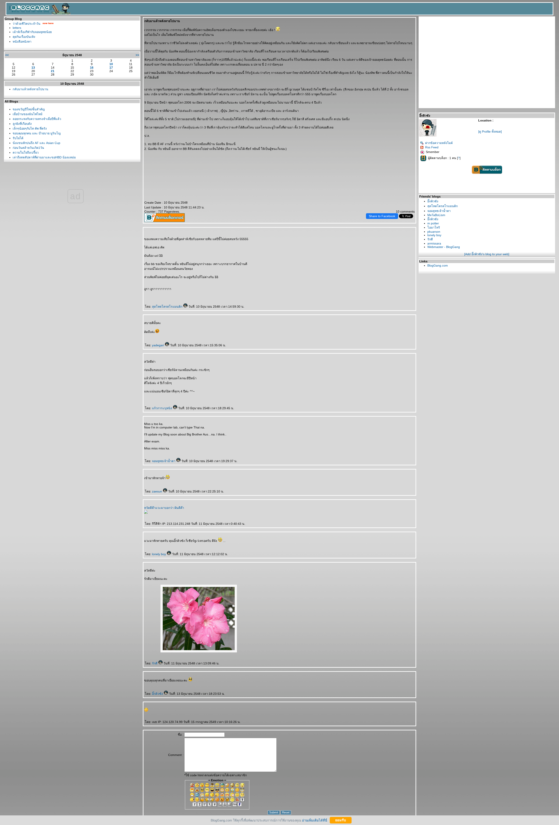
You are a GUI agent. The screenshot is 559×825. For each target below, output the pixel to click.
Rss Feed (431, 147)
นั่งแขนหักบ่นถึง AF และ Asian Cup (36, 143)
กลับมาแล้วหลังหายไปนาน (30, 89)
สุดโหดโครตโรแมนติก (167, 306)
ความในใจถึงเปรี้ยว (26, 152)
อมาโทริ (433, 227)
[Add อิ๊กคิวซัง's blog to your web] (486, 254)
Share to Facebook (382, 216)
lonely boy (159, 554)
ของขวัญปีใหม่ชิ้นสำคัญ (29, 109)
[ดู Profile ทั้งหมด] (490, 131)
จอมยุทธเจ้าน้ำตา (164, 461)
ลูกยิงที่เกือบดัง (22, 123)
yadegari (158, 345)
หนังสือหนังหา (22, 41)
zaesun (157, 491)
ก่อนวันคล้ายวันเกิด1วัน (28, 147)
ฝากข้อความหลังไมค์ (439, 143)
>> (137, 55)
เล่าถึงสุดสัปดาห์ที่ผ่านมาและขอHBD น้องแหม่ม (44, 157)
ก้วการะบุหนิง (162, 408)
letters (17, 27)
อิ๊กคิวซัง (158, 693)
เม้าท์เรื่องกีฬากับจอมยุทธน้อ (32, 32)
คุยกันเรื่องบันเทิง (24, 36)
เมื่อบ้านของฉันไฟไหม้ (27, 114)
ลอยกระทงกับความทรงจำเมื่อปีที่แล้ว (37, 119)
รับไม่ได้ (18, 138)
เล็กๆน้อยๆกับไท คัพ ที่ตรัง (30, 128)
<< (7, 55)
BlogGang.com (437, 265)
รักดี (155, 663)
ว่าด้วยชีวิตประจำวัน (26, 23)
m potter (433, 223)
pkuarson (433, 231)
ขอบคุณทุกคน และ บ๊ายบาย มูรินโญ (37, 133)
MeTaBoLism (436, 215)
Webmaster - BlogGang (443, 247)
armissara (434, 243)
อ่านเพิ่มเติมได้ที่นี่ (314, 820)
